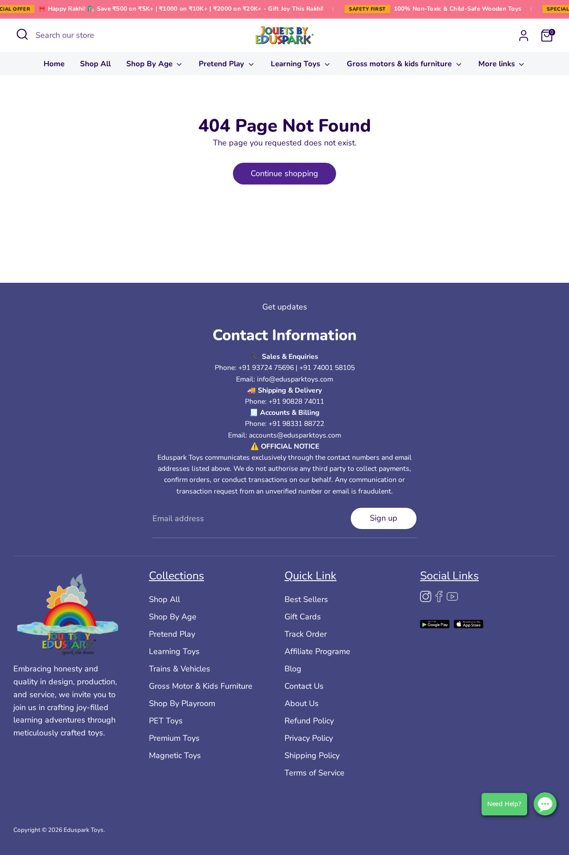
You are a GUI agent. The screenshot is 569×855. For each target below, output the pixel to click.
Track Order (305, 634)
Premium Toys (174, 738)
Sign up (383, 518)
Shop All (95, 64)
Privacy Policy (308, 738)
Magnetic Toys (175, 755)
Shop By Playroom (182, 703)
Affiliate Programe (317, 651)
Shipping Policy (312, 755)
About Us (301, 703)
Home (54, 64)
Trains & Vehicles (179, 668)
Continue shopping (284, 173)
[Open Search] (22, 34)
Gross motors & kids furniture (400, 64)
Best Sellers (306, 599)
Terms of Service (314, 772)
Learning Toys (296, 64)
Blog (292, 668)
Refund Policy (309, 720)
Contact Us (304, 686)
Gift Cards (302, 616)
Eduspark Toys (84, 830)
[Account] (524, 35)
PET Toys (166, 720)
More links (497, 64)
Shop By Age (150, 64)
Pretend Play (222, 64)
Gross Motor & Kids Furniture (200, 686)
